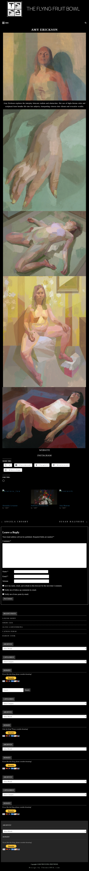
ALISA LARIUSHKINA (12, 627)
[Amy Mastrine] (72, 497)
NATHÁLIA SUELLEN (39, 506)
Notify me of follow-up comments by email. (20, 590)
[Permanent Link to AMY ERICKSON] (44, 67)
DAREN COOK (9, 636)
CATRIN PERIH (9, 631)
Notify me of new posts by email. (16, 594)
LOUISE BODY (9, 618)
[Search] (86, 23)
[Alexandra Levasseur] (15, 497)
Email (5, 576)
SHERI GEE (7, 623)
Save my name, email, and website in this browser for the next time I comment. (33, 586)
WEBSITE (44, 450)
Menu (7, 23)
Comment (6, 541)
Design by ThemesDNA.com (44, 867)
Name (5, 572)
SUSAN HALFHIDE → (73, 522)
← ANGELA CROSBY (15, 522)
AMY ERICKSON (44, 29)
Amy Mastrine (64, 506)
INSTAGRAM (44, 455)
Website (5, 581)
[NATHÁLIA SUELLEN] (44, 497)
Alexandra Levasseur (10, 506)
